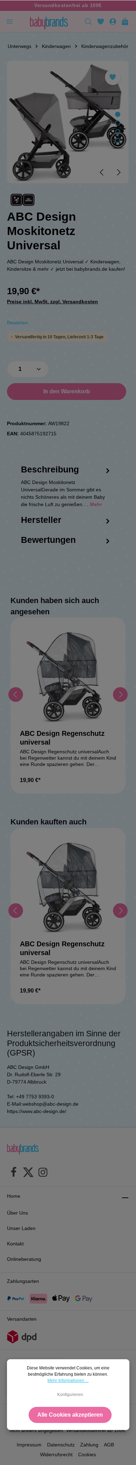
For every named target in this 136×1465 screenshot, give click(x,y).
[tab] (66, 492)
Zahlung (89, 1444)
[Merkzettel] (100, 21)
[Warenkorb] (125, 21)
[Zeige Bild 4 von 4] (117, 140)
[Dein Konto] (113, 21)
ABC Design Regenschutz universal (62, 738)
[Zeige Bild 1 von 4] (117, 114)
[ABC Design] (22, 199)
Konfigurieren (70, 1394)
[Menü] (9, 21)
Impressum (29, 1444)
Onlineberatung (24, 1259)
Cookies (87, 1454)
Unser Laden (21, 1228)
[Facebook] (13, 1173)
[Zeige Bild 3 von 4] (117, 131)
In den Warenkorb (66, 391)
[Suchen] (88, 21)
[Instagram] (43, 1173)
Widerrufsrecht (56, 1454)
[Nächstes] (118, 172)
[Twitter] (28, 1173)
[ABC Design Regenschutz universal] (68, 675)
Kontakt (15, 1243)
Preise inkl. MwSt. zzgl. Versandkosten (52, 301)
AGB (109, 1444)
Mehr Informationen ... (68, 1380)
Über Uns (17, 1213)
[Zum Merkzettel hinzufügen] (113, 77)
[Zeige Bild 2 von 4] (117, 123)
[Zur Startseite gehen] (49, 21)
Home (13, 1196)
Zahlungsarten (23, 1281)
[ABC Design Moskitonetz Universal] (68, 122)
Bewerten (17, 322)
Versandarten (22, 1319)
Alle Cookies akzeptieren (70, 1415)
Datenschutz (61, 1444)
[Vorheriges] (102, 172)
